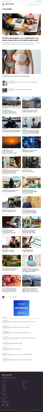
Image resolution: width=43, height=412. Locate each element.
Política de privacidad (5, 402)
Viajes (23, 384)
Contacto (4, 399)
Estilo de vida (4, 394)
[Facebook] (40, 1)
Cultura (3, 393)
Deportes (4, 389)
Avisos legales (4, 401)
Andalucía (4, 386)
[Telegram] (36, 1)
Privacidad (35, 409)
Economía (4, 388)
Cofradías (4, 391)
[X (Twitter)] (38, 1)
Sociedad (24, 386)
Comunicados (24, 388)
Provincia (3, 384)
